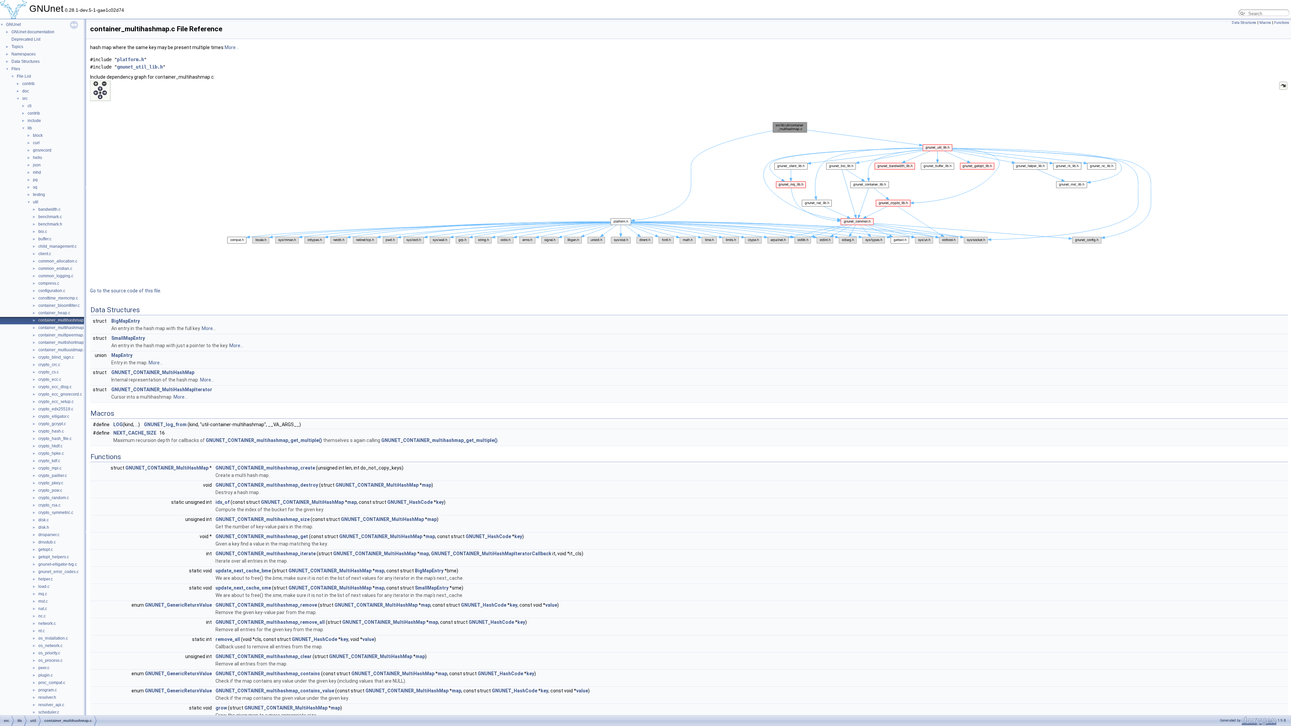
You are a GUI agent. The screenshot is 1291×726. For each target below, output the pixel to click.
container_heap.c (54, 313)
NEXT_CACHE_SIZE (134, 433)
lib (30, 128)
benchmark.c (50, 216)
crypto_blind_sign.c (56, 357)
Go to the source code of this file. (125, 290)
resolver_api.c (51, 704)
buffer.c (44, 239)
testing (39, 194)
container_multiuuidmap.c (62, 350)
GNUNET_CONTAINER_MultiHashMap (152, 372)
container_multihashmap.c (62, 320)
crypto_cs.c (48, 372)
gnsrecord (42, 150)
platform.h (130, 59)
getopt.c (45, 549)
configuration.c (51, 290)
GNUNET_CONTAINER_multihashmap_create (265, 468)
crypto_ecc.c (49, 379)
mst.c (43, 601)
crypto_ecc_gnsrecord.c (60, 394)
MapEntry (121, 355)
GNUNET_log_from (165, 424)
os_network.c (50, 645)
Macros (1265, 23)
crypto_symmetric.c (55, 512)
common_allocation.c (57, 261)
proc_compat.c (51, 682)
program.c (47, 690)
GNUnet (13, 24)
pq (35, 179)
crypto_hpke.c (51, 453)
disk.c (43, 520)
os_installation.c (53, 638)
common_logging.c (55, 276)
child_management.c (57, 246)
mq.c (42, 594)
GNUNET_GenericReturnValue (178, 605)
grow (221, 708)
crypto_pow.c (50, 490)
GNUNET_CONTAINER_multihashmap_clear (264, 656)
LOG (118, 424)
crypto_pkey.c (50, 483)
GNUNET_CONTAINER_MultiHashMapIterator (161, 389)
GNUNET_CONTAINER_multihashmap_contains (268, 673)
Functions (1281, 23)
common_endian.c (55, 268)
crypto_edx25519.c (55, 409)
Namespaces (23, 54)
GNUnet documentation (32, 32)
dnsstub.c (47, 542)
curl (36, 142)
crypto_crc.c (49, 364)
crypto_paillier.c (52, 475)
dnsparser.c (49, 534)
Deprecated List (25, 39)
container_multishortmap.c (62, 342)
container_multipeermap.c (62, 335)
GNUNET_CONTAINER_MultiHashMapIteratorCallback (491, 553)
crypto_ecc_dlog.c (55, 387)
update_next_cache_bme (243, 570)
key (440, 502)
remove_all (228, 639)
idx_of (223, 502)
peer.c (43, 668)
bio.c (42, 231)
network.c (47, 623)
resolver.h (47, 697)
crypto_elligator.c (53, 416)
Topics (17, 46)
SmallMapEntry (128, 338)
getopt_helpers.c (53, 557)
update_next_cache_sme (243, 588)
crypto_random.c (53, 497)
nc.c (42, 616)
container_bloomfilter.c (59, 305)
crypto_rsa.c (49, 505)
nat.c (42, 608)
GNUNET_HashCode (410, 502)
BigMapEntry (125, 321)
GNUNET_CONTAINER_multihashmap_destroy (267, 485)
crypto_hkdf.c (50, 446)
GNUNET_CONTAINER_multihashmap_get (262, 536)
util (35, 202)
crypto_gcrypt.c (52, 423)
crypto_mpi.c (50, 468)
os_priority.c (49, 653)
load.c (43, 586)
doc (25, 91)
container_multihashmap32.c (64, 327)
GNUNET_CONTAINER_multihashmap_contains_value (275, 690)
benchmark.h (50, 224)
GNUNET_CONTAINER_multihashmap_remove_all (270, 622)
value (551, 605)
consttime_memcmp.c (58, 298)
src (25, 98)
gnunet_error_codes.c (58, 571)
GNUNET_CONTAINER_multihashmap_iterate (266, 553)
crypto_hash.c (51, 431)
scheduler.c (48, 712)
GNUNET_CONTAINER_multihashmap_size (263, 519)
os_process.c (50, 660)
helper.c (45, 579)
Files (15, 69)
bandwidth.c (49, 209)
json (37, 165)
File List (24, 76)
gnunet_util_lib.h (140, 67)
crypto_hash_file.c (55, 438)
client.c (44, 253)
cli (30, 106)
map (426, 485)
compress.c (48, 283)
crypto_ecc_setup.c (56, 401)
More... (232, 47)
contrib (28, 83)
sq (35, 187)
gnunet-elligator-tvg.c (57, 564)
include (34, 120)
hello (37, 157)
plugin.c (45, 675)
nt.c (41, 631)
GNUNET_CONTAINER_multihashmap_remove (266, 605)
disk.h (43, 527)
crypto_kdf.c (49, 460)
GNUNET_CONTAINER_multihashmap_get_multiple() (264, 440)
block (38, 135)
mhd (37, 172)
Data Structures (25, 61)
